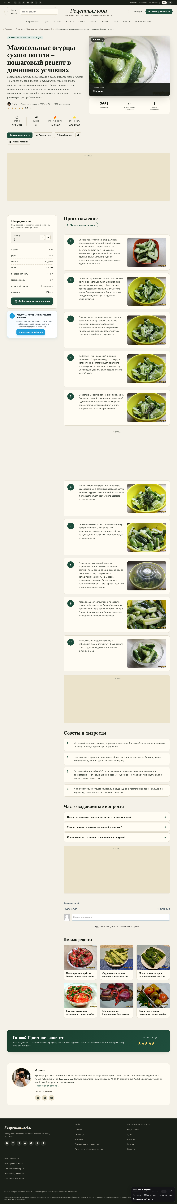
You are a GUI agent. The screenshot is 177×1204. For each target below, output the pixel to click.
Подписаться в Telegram (31, 332)
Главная (78, 1129)
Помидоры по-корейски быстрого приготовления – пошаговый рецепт (80, 975)
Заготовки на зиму (143, 21)
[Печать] (78, 135)
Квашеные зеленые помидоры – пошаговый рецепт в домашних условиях (151, 1015)
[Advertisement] (88, 177)
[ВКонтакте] (31, 2)
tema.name (72, 1191)
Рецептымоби (17, 1127)
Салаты (82, 21)
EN (170, 3)
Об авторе (153, 2)
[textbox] (121, 917)
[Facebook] (40, 2)
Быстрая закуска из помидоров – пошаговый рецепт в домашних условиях (79, 1015)
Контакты (143, 2)
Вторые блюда (32, 21)
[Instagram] (19, 2)
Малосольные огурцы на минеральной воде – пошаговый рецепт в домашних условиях (151, 977)
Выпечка (57, 21)
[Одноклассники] (36, 2)
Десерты (93, 21)
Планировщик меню (13, 1163)
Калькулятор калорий (14, 1168)
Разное (105, 21)
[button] (129, 66)
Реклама (133, 2)
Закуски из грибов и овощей (26, 38)
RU (164, 3)
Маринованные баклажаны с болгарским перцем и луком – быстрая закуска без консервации (116, 1015)
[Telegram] (15, 2)
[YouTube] (27, 2)
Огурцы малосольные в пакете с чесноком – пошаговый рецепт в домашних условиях (114, 977)
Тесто (115, 21)
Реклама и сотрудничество (87, 1144)
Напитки (70, 21)
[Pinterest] (23, 2)
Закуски (126, 21)
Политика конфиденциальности (89, 1149)
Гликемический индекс (14, 1178)
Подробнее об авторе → (47, 1085)
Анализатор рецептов (14, 1173)
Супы (46, 21)
